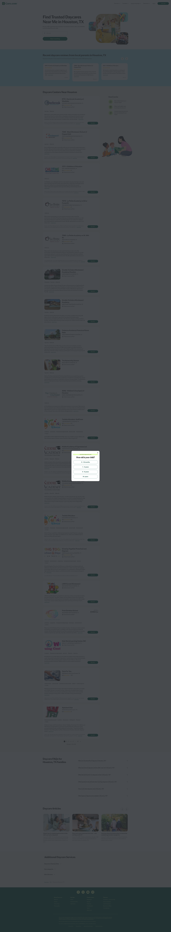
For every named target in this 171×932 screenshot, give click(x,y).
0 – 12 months (85, 462)
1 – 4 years (85, 467)
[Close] (98, 453)
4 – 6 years (85, 472)
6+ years (85, 476)
